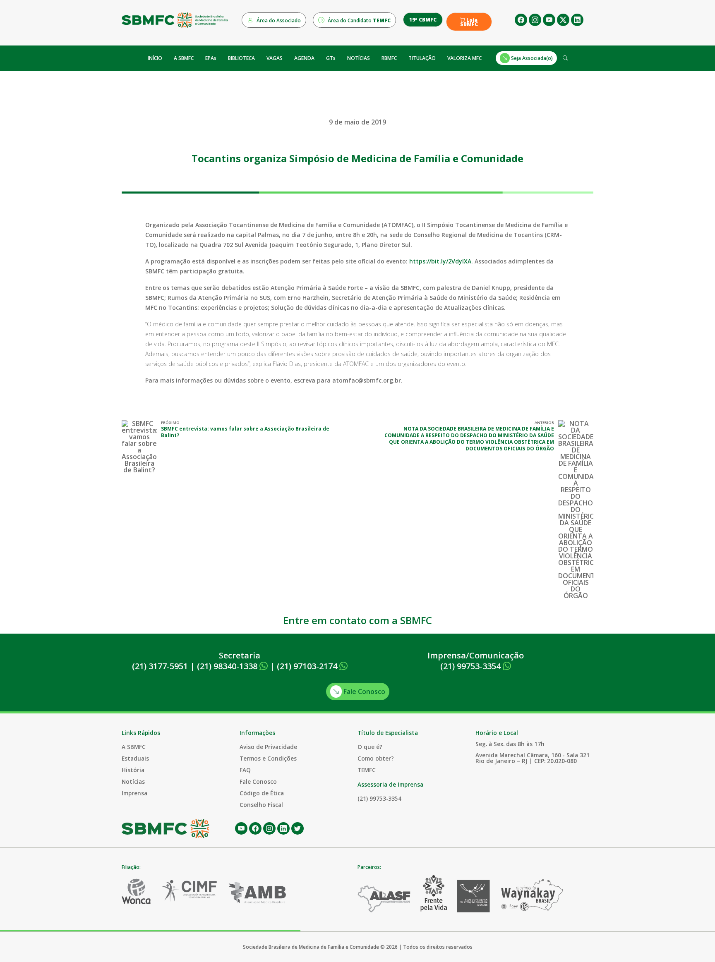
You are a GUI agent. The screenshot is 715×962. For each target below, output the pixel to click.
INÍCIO (155, 58)
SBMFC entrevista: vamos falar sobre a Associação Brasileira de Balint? (245, 432)
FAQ (245, 770)
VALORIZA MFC (464, 58)
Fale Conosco (363, 691)
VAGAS (274, 58)
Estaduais (135, 758)
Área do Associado (278, 20)
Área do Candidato (358, 20)
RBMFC (389, 58)
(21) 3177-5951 (160, 666)
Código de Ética (262, 793)
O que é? (370, 747)
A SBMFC (184, 58)
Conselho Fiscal (261, 805)
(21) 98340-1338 (228, 666)
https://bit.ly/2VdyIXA (440, 261)
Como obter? (376, 758)
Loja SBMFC (469, 22)
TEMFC (367, 770)
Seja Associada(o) (531, 58)
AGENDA (304, 58)
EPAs (210, 58)
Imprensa (134, 793)
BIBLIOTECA (241, 58)
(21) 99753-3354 (471, 666)
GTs (331, 58)
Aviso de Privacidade (268, 747)
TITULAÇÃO (422, 58)
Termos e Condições (268, 758)
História (133, 770)
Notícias (133, 781)
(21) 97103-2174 (308, 666)
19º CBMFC (423, 19)
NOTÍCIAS (358, 58)
